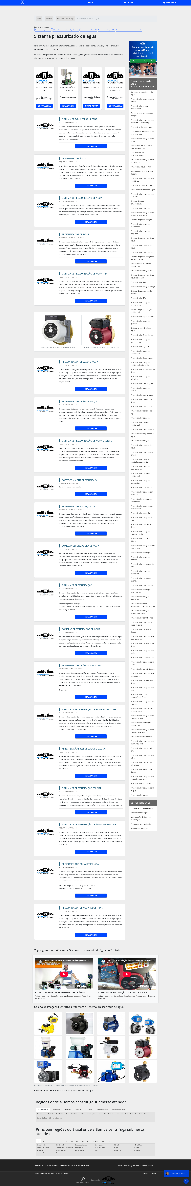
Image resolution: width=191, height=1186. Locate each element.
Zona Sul (78, 1110)
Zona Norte (56, 1110)
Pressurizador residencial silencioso (141, 763)
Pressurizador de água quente (140, 322)
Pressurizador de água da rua (141, 518)
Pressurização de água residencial (140, 225)
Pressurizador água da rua (142, 335)
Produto (128, 2)
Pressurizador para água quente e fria (141, 590)
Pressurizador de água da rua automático (141, 532)
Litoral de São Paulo (118, 1110)
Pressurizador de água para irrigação (142, 789)
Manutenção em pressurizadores (137, 154)
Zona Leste (88, 1110)
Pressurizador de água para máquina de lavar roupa (142, 121)
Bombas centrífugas (139, 813)
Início (119, 1166)
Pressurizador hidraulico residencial (141, 474)
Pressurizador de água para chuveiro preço (142, 742)
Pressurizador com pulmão (142, 406)
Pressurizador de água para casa (142, 688)
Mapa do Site (147, 1166)
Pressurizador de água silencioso (140, 377)
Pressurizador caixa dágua (142, 383)
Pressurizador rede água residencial (141, 724)
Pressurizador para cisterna (142, 657)
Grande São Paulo (102, 1110)
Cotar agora (44, 106)
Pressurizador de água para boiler (142, 651)
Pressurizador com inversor (142, 395)
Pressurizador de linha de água (141, 412)
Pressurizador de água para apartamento (142, 637)
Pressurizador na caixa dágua (140, 539)
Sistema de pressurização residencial (141, 310)
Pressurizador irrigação (140, 513)
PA (109, 1141)
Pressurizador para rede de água (142, 681)
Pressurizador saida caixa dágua (141, 770)
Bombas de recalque (139, 828)
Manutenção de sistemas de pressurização (142, 132)
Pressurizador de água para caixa (142, 663)
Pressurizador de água (140, 418)
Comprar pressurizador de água (142, 93)
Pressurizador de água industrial (140, 598)
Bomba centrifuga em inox (142, 808)
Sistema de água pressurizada (137, 202)
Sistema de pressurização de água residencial (142, 276)
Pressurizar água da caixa (141, 127)
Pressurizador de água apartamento (140, 467)
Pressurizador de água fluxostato (140, 572)
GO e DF (95, 1141)
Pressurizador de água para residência (142, 179)
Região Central (43, 1110)
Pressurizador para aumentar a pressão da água (143, 605)
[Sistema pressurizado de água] (44, 77)
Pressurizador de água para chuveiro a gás (128, 30)
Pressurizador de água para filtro (142, 756)
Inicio (91, 2)
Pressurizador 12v (138, 298)
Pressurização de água (140, 208)
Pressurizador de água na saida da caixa (141, 623)
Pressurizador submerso (141, 783)
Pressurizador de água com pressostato (142, 507)
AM (103, 1141)
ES (50, 1141)
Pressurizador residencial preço (141, 749)
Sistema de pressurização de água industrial (66, 30)
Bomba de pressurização (141, 824)
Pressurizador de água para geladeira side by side (142, 777)
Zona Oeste (67, 1110)
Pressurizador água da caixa (142, 316)
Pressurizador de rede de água (141, 446)
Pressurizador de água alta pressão (142, 453)
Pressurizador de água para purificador (142, 161)
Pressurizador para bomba (142, 618)
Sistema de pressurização (141, 219)
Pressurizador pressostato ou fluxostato (142, 709)
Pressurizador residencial (141, 737)
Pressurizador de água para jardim (142, 100)
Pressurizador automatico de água (143, 370)
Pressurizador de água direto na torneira (143, 546)
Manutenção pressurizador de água (142, 172)
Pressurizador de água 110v (142, 429)
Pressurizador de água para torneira (142, 195)
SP (55, 1141)
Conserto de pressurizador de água (142, 114)
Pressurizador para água (141, 552)
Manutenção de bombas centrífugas (141, 818)
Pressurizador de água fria (142, 585)
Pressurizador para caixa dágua (141, 630)
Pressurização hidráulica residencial (141, 265)
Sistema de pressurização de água (142, 239)
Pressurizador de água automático (140, 481)
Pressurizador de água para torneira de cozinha (142, 213)
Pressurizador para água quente (141, 579)
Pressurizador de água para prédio (142, 139)
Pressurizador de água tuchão (140, 389)
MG (44, 1141)
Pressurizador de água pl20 (89, 30)
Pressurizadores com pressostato (139, 107)
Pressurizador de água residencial (140, 352)
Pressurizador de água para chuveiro (142, 702)
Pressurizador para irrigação (143, 669)
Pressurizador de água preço (143, 286)
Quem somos (169, 2)
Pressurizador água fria (140, 346)
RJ (38, 1141)
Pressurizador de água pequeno (140, 232)
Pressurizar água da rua (141, 167)
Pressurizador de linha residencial (140, 423)
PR (61, 1141)
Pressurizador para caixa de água (142, 644)
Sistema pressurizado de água (141, 329)
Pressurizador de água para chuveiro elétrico (142, 731)
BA (83, 1141)
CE (88, 1141)
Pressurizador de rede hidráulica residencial (140, 460)
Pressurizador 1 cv (138, 282)
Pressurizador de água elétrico (140, 558)
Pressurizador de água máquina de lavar (140, 612)
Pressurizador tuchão (140, 795)
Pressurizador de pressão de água (143, 435)
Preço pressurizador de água (143, 190)
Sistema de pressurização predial (141, 292)
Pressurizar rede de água (141, 185)
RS (72, 1141)
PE (77, 1141)
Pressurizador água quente (43, 30)
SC (66, 1141)
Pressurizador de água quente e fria (140, 340)
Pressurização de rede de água (141, 246)
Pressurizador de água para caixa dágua (142, 674)
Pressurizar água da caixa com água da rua (141, 147)
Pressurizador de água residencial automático (140, 363)
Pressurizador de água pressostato (140, 303)
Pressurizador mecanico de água (142, 525)
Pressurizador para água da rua (142, 565)
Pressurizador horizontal (141, 487)
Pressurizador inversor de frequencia (141, 500)
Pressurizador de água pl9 (142, 271)
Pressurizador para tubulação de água (139, 695)
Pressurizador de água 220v (106, 30)
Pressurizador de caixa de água (141, 400)
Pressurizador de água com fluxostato (142, 493)
